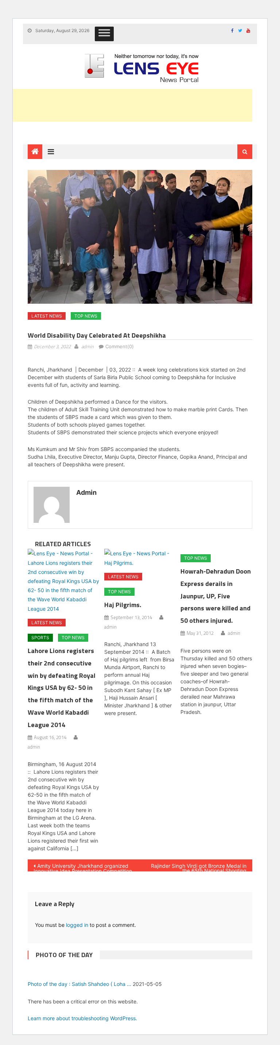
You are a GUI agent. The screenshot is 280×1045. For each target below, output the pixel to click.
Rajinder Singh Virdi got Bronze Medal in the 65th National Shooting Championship (198, 867)
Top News (85, 316)
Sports (40, 637)
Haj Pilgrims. (122, 605)
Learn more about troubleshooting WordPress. (82, 1018)
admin (87, 346)
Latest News (46, 316)
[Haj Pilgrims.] (140, 558)
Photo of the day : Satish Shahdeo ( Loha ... (79, 984)
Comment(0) (119, 346)
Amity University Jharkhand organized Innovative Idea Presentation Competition (83, 867)
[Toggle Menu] (104, 34)
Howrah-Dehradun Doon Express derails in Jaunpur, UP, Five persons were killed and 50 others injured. (215, 595)
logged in (77, 925)
